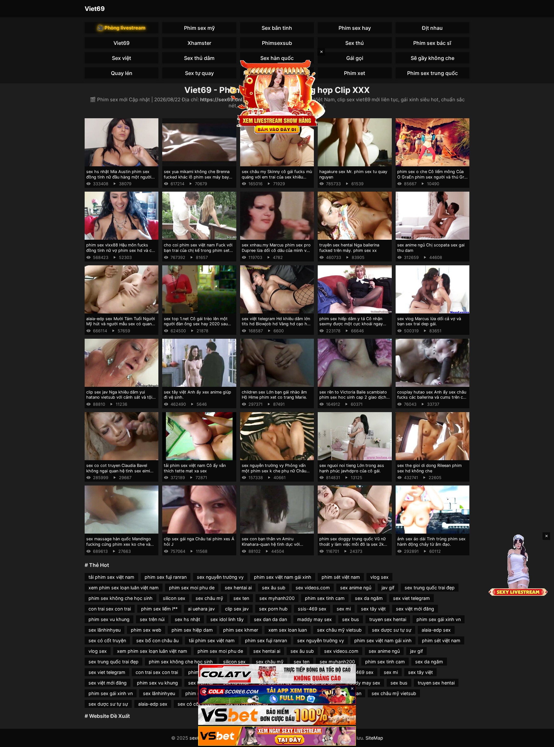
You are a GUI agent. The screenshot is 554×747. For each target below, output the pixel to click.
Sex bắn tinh (277, 28)
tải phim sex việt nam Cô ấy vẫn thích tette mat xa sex (195, 468)
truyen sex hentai (387, 619)
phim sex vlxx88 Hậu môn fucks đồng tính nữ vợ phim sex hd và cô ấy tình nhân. (120, 250)
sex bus (350, 619)
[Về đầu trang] (540, 739)
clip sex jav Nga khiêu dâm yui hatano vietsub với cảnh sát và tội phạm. (119, 397)
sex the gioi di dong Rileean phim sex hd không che (429, 468)
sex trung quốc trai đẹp (430, 587)
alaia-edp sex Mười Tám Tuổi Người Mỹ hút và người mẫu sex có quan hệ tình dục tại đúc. (120, 324)
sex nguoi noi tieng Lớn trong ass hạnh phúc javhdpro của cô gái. (351, 468)
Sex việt (121, 58)
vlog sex (379, 577)
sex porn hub (273, 608)
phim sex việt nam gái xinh (282, 577)
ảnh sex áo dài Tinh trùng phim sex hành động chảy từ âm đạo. (431, 541)
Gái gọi (354, 58)
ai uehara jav (201, 608)
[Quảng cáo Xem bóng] (277, 674)
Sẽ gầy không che (432, 58)
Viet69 (95, 8)
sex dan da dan (270, 619)
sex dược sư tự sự (391, 630)
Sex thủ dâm (199, 58)
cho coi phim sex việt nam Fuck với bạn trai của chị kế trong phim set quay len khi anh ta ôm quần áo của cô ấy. (198, 253)
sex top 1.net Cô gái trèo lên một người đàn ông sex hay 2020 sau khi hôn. (196, 324)
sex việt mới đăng (415, 608)
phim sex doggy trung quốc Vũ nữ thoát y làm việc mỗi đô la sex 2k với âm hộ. (352, 544)
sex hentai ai (238, 587)
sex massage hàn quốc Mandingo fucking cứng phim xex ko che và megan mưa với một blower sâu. (118, 544)
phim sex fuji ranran (166, 577)
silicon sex (174, 598)
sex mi (344, 608)
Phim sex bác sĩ (432, 43)
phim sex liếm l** (159, 608)
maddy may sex (314, 619)
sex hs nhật (187, 619)
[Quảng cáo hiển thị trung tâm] (277, 96)
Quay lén (121, 73)
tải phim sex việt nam (111, 577)
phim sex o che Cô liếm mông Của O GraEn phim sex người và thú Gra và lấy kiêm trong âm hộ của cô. (431, 177)
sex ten (241, 598)
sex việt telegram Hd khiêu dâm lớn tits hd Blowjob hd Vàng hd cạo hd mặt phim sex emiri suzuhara (276, 324)
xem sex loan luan (287, 630)
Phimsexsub (277, 43)
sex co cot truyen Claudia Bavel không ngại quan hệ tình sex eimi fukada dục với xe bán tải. (118, 470)
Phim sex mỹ (199, 28)
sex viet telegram (411, 598)
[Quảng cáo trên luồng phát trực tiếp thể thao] (277, 736)
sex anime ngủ (355, 587)
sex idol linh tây (227, 619)
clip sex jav (237, 608)
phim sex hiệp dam (192, 630)
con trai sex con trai (109, 608)
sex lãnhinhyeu (104, 630)
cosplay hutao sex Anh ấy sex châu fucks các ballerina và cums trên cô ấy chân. (431, 397)
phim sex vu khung (109, 619)
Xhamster (199, 43)
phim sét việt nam (341, 577)
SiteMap (374, 738)
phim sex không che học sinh (120, 598)
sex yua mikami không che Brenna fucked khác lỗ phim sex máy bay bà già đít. (197, 177)
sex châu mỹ (209, 598)
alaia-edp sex (436, 630)
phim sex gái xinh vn (438, 619)
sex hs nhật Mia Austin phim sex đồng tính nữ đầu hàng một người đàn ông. (118, 177)
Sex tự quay (199, 73)
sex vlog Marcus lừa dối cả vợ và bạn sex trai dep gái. (429, 321)
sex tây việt (373, 608)
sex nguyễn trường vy (220, 577)
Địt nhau (432, 28)
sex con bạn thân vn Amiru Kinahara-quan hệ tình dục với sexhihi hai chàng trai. (271, 544)
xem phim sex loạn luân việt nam (123, 587)
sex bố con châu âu (157, 640)
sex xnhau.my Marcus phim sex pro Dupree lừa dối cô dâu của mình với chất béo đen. (276, 250)
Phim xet (354, 73)
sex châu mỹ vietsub (339, 630)
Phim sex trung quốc (432, 73)
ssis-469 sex (312, 608)
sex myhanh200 (277, 598)
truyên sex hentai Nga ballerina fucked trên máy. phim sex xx (349, 248)
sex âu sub (273, 587)
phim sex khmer (240, 630)
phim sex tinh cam (325, 598)
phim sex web (146, 630)
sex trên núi (152, 619)
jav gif (388, 587)
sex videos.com (313, 587)
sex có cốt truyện (107, 640)
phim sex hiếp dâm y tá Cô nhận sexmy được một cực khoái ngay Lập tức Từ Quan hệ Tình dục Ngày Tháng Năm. (353, 326)
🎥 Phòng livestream (121, 28)
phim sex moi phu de (191, 587)
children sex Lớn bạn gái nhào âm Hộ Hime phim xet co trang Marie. (274, 395)
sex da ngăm (369, 598)
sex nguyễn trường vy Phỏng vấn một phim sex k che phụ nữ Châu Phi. (274, 470)
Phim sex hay (355, 28)
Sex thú (354, 43)
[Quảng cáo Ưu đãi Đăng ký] (277, 694)
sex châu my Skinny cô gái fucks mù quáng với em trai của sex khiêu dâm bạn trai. (277, 177)
